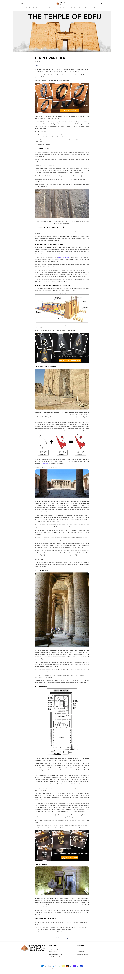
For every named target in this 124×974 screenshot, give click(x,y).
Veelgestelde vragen (54, 949)
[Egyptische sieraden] (62, 860)
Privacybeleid (80, 951)
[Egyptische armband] (62, 113)
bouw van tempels (63, 257)
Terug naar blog (63, 938)
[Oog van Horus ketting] (62, 363)
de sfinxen (45, 463)
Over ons (79, 949)
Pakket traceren (53, 951)
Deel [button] (37, 65)
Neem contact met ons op (55, 954)
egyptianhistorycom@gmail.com (57, 956)
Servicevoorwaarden (82, 954)
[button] (22, 3)
